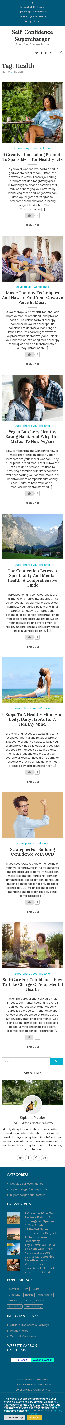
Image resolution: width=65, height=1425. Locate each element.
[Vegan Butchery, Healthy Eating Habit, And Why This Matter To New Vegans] (32, 398)
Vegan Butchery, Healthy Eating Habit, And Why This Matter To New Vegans (33, 436)
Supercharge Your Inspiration (32, 11)
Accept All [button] (34, 1417)
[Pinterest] (34, 21)
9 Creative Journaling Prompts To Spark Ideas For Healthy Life (32, 157)
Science (41, 1300)
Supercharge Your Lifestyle (32, 16)
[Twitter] (26, 21)
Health (29, 1294)
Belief (36, 1289)
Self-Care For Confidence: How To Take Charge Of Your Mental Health (32, 984)
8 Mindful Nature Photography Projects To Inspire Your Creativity (41, 1235)
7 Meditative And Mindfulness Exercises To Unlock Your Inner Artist (40, 1266)
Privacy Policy (19, 1331)
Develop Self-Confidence (32, 7)
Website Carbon (42, 1359)
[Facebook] (30, 21)
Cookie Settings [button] (14, 1417)
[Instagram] (39, 21)
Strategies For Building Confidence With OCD (32, 852)
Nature (27, 1300)
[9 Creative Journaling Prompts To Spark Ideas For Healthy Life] (32, 112)
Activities (14, 1289)
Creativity (14, 1294)
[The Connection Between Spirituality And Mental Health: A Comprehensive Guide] (32, 536)
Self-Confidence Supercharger (32, 35)
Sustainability (33, 1306)
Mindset (13, 1300)
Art (26, 1289)
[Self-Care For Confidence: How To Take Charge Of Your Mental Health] (32, 945)
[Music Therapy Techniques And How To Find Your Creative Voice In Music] (32, 259)
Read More (32, 225)
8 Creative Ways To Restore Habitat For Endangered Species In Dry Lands (39, 1219)
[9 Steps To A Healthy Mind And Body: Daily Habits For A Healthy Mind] (32, 680)
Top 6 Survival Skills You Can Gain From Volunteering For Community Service (40, 1250)
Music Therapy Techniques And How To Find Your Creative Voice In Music (32, 297)
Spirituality (15, 1306)
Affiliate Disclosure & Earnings (29, 1325)
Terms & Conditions (23, 1336)
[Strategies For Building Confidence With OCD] (32, 815)
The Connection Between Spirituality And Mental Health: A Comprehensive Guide (32, 578)
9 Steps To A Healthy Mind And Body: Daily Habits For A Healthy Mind (32, 719)
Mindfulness (45, 1294)
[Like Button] (29, 215)
